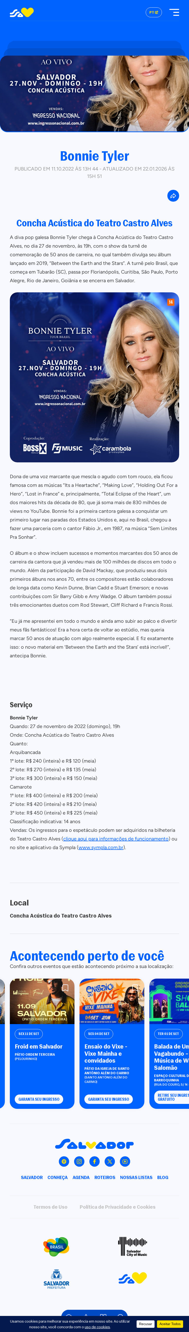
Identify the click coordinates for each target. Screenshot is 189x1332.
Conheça (57, 1177)
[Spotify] (64, 1161)
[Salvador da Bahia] (22, 12)
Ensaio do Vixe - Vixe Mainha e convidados (105, 1053)
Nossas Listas (136, 1177)
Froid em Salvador (39, 1046)
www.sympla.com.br (101, 847)
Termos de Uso (50, 1207)
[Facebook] (94, 1161)
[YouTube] (125, 1161)
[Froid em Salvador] (42, 1001)
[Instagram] (79, 1161)
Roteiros (104, 1177)
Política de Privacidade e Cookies (118, 1207)
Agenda (81, 1177)
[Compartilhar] (173, 196)
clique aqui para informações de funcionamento (116, 838)
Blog (162, 1177)
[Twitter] (110, 1161)
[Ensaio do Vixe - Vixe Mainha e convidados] (111, 1001)
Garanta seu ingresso (39, 1099)
